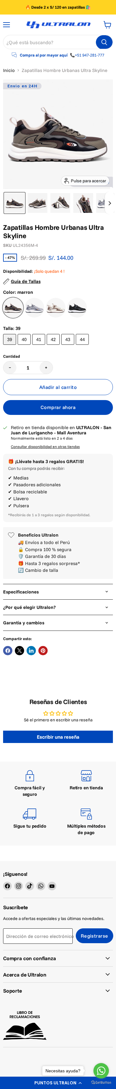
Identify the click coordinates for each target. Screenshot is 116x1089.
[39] (10, 346)
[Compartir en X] (19, 650)
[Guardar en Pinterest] (43, 650)
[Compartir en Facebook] (7, 650)
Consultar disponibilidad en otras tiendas (45, 447)
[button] (14, 202)
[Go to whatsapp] (101, 1070)
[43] (68, 346)
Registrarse (94, 936)
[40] (25, 346)
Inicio (9, 70)
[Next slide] (109, 203)
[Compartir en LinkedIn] (31, 650)
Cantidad (11, 356)
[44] (83, 346)
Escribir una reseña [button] (58, 737)
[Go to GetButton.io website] (101, 1083)
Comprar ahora (58, 407)
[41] (39, 346)
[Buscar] (104, 42)
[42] (54, 346)
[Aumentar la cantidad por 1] (46, 367)
